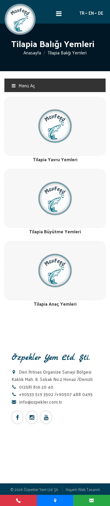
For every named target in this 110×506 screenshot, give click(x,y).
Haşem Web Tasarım (83, 489)
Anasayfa (32, 52)
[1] (59, 13)
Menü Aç (26, 85)
